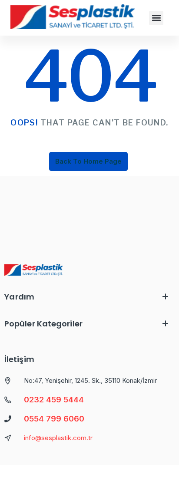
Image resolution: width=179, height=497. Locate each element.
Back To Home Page (88, 161)
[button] (156, 18)
